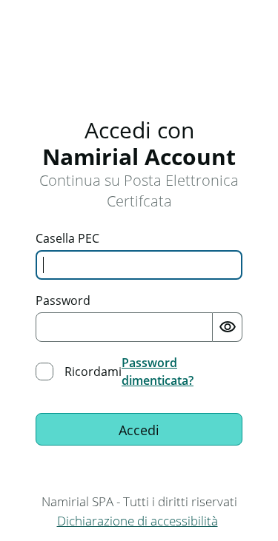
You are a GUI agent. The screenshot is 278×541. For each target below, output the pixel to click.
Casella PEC (67, 238)
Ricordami (93, 371)
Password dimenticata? (157, 371)
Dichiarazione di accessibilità (137, 520)
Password (63, 300)
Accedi (139, 430)
